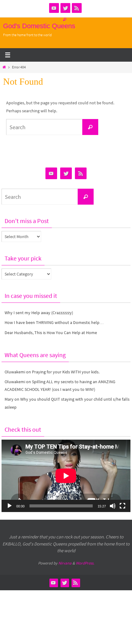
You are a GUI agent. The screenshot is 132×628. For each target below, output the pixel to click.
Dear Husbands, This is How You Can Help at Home (51, 332)
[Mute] (113, 506)
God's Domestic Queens (39, 26)
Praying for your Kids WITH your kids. (65, 372)
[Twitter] (65, 8)
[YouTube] (54, 8)
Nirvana (65, 563)
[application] (66, 476)
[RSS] (77, 8)
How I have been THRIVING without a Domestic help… (54, 322)
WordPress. (85, 563)
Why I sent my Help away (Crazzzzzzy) (39, 312)
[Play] (9, 506)
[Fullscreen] (122, 506)
